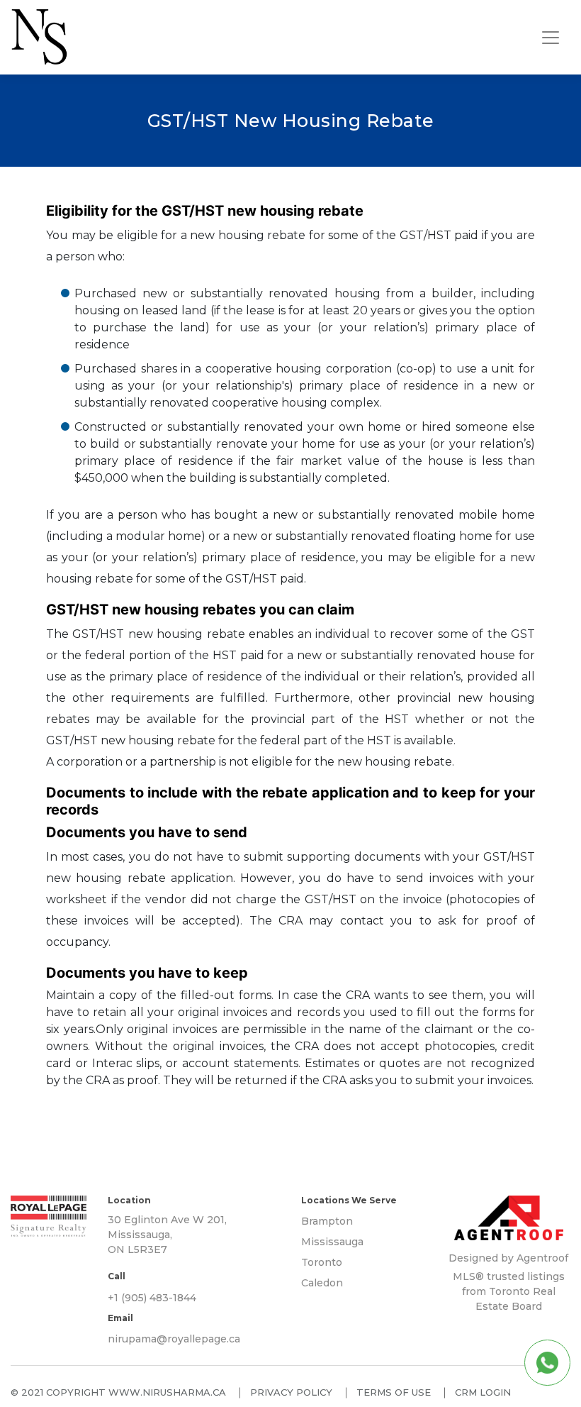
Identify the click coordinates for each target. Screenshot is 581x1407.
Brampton (327, 1221)
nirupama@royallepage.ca (174, 1338)
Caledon (322, 1282)
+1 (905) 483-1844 (152, 1297)
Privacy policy (291, 1392)
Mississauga (332, 1241)
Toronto (321, 1262)
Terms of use (393, 1392)
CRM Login (483, 1392)
